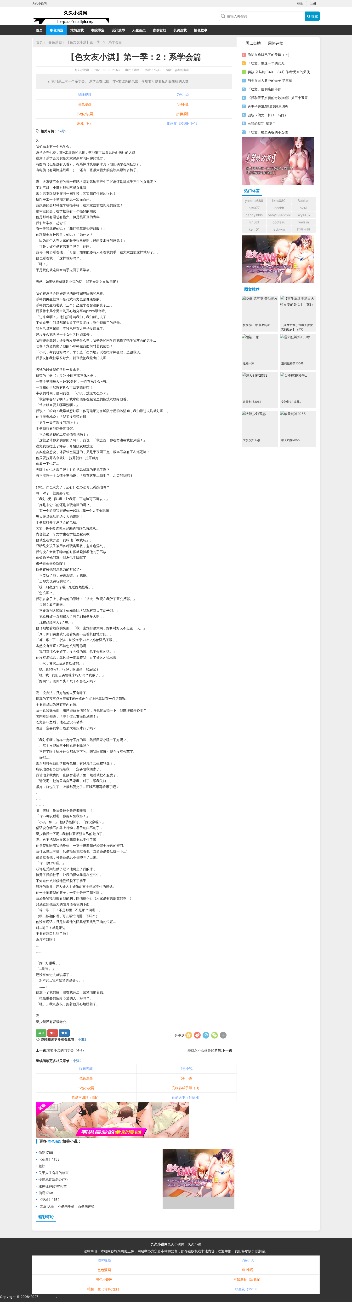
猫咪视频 (84, 95)
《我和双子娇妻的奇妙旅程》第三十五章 (278, 98)
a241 (303, 208)
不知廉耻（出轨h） (247, 1279)
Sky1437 (304, 215)
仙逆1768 (46, 1193)
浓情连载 (77, 30)
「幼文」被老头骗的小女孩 (268, 132)
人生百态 (139, 30)
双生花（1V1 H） (248, 1289)
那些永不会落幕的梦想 (204, 1050)
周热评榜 (275, 43)
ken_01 (254, 229)
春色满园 (56, 30)
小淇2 (61, 131)
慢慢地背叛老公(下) (53, 1179)
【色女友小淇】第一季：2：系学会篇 (94, 42)
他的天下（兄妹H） (186, 1097)
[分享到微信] (214, 1035)
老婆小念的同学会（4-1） (66, 1050)
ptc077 (254, 208)
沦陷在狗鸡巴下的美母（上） (269, 55)
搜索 (314, 16)
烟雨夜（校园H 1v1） (183, 123)
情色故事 (200, 30)
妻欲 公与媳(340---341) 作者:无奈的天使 (279, 72)
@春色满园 (182, 70)
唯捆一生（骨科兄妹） (104, 1289)
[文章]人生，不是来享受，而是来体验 (67, 1206)
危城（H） (85, 123)
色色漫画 (84, 104)
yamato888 (254, 201)
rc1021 (254, 222)
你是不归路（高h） (86, 1097)
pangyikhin (254, 215)
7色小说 (183, 95)
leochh (279, 208)
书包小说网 (84, 114)
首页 (39, 30)
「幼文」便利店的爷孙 (264, 89)
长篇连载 (180, 30)
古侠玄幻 (159, 30)
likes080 (278, 201)
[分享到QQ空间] (188, 1035)
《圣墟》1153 (49, 1159)
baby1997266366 (279, 215)
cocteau (279, 222)
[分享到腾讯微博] (206, 1035)
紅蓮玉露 (303, 229)
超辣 (42, 1166)
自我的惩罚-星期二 (262, 124)
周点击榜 (253, 43)
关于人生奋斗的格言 (54, 1173)
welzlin (303, 222)
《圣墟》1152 (49, 1199)
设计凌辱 (118, 30)
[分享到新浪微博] (197, 1035)
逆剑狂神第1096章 (53, 1186)
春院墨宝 (97, 30)
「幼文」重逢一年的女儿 (266, 63)
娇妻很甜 (183, 114)
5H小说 (182, 104)
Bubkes (303, 201)
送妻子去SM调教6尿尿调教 (268, 106)
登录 (300, 3)
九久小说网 (81, 70)
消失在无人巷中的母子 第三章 (270, 80)
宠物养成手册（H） (186, 1088)
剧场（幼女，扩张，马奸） (268, 115)
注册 (313, 3)
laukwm (279, 229)
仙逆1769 (46, 1152)
